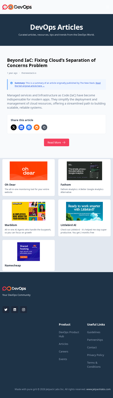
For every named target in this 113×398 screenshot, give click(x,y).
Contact (92, 347)
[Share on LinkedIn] (21, 127)
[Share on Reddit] (37, 127)
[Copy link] (44, 127)
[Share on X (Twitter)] (14, 127)
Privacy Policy (95, 355)
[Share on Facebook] (29, 127)
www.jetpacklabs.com (98, 389)
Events (63, 359)
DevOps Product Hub (69, 334)
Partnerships (95, 339)
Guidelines (93, 332)
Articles (63, 344)
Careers (63, 351)
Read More (54, 142)
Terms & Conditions (94, 364)
